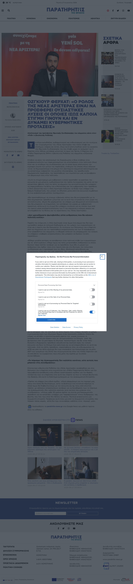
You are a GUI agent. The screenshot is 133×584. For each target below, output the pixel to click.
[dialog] (66, 292)
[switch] (92, 289)
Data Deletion (54, 327)
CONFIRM (51, 320)
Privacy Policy (78, 327)
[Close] (102, 257)
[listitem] (66, 285)
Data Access (66, 327)
